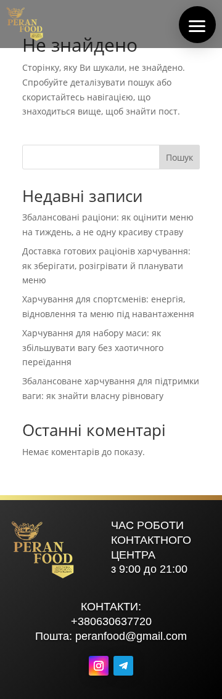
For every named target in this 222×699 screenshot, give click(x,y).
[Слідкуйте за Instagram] (99, 666)
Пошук (179, 157)
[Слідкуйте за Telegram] (123, 666)
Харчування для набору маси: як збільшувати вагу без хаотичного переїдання (92, 347)
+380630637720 (111, 621)
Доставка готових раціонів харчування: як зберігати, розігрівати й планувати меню (106, 265)
